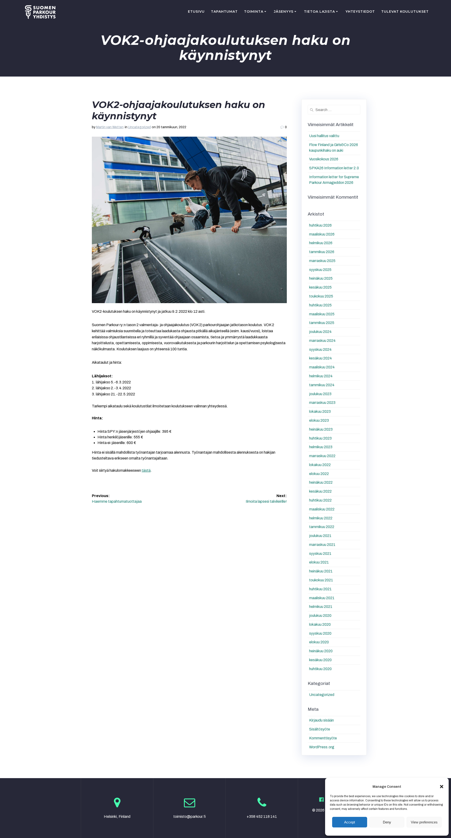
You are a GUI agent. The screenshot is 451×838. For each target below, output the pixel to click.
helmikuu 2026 (320, 243)
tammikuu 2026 (321, 252)
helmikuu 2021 (320, 607)
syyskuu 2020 (320, 633)
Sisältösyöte (319, 729)
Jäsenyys (283, 11)
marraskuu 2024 (322, 341)
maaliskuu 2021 (321, 598)
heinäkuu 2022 (321, 482)
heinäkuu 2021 (321, 571)
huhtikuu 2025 (320, 305)
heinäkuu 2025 (321, 278)
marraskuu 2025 (322, 261)
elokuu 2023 (319, 420)
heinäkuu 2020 (321, 651)
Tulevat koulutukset (405, 11)
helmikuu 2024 (321, 376)
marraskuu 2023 (322, 403)
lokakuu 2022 (320, 465)
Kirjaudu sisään (321, 720)
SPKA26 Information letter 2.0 (334, 168)
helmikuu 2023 (320, 447)
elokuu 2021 (319, 562)
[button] (441, 786)
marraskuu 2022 (322, 456)
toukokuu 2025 (321, 296)
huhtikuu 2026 (320, 225)
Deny (387, 822)
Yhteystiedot (360, 11)
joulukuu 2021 (320, 536)
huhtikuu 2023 (320, 438)
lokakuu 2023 (320, 411)
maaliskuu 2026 (321, 234)
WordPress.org (321, 747)
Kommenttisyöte (323, 738)
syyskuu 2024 (320, 349)
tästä (146, 470)
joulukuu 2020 (320, 616)
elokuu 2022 (319, 474)
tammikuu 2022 (321, 527)
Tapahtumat (224, 11)
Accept (349, 822)
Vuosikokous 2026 (323, 159)
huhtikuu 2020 (320, 669)
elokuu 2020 (319, 642)
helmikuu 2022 (320, 518)
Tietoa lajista (319, 11)
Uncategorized (139, 127)
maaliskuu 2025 (321, 314)
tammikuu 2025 (321, 323)
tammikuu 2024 (321, 385)
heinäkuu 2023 (321, 429)
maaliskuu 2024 (322, 367)
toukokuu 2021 (321, 580)
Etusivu (196, 11)
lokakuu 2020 (320, 624)
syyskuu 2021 (320, 554)
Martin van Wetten (110, 127)
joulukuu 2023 (320, 394)
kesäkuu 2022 (320, 491)
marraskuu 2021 (322, 545)
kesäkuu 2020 (320, 660)
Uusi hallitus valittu (324, 136)
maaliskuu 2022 (321, 509)
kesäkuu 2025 (320, 287)
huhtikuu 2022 (320, 500)
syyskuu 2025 (320, 270)
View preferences (424, 822)
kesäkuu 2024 (320, 358)
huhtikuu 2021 (320, 589)
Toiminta (253, 11)
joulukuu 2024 (320, 332)
